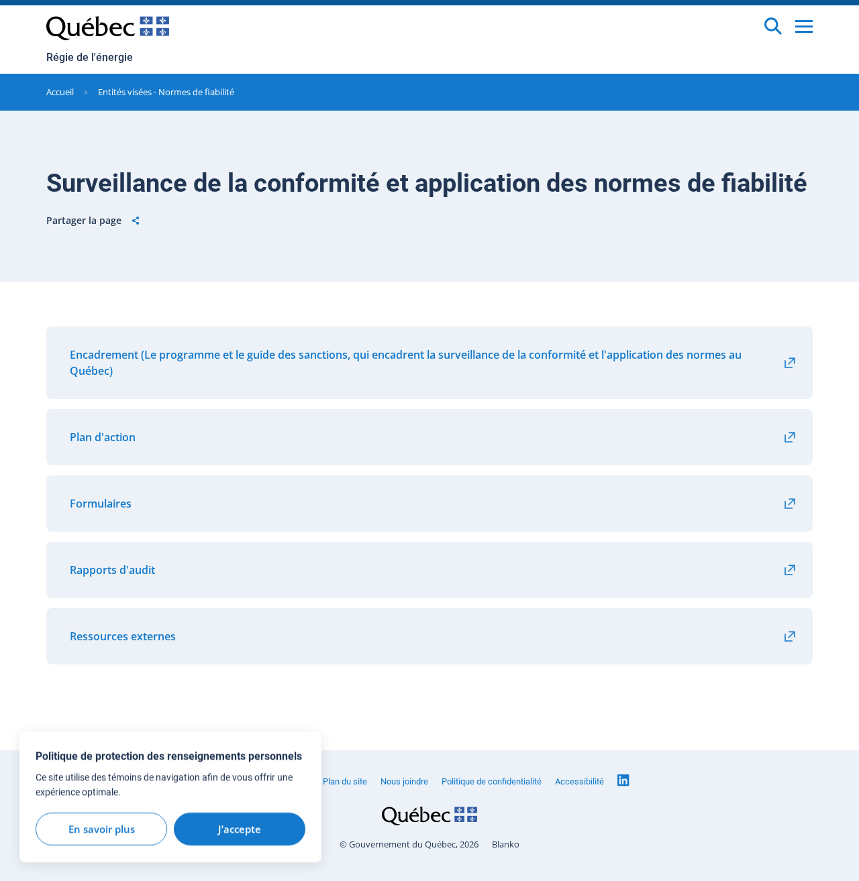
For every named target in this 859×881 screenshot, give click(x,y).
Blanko (505, 844)
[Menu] (804, 26)
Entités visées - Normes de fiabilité (166, 92)
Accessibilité (579, 781)
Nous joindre (404, 781)
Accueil (60, 92)
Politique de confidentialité (492, 781)
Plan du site (345, 781)
